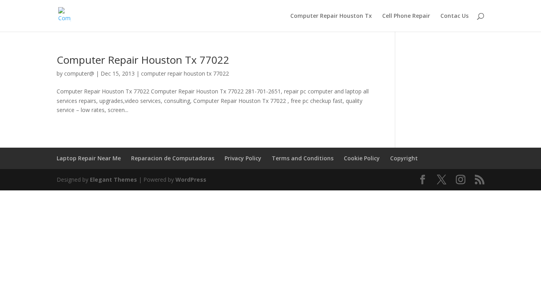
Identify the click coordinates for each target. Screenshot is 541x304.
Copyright (404, 158)
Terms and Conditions (302, 158)
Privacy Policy (243, 158)
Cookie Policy (362, 158)
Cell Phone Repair (406, 16)
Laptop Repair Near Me (89, 158)
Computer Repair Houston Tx (331, 16)
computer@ (79, 73)
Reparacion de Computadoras (172, 158)
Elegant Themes (113, 179)
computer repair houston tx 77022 (185, 73)
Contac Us (454, 16)
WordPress (190, 179)
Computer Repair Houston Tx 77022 (143, 60)
